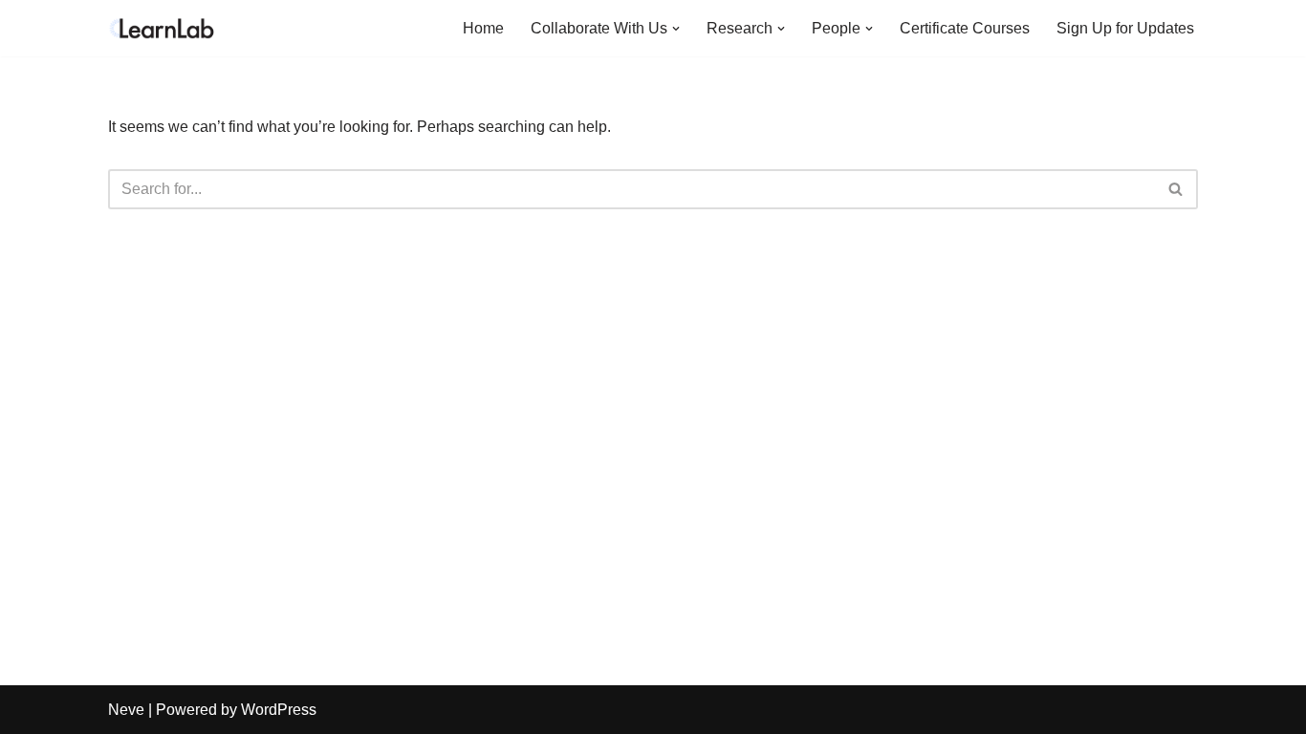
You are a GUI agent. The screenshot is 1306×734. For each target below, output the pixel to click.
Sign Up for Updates (1125, 28)
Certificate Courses (965, 28)
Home (483, 28)
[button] (676, 28)
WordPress (278, 710)
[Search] (1176, 189)
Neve (126, 710)
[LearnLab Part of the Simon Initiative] (165, 28)
